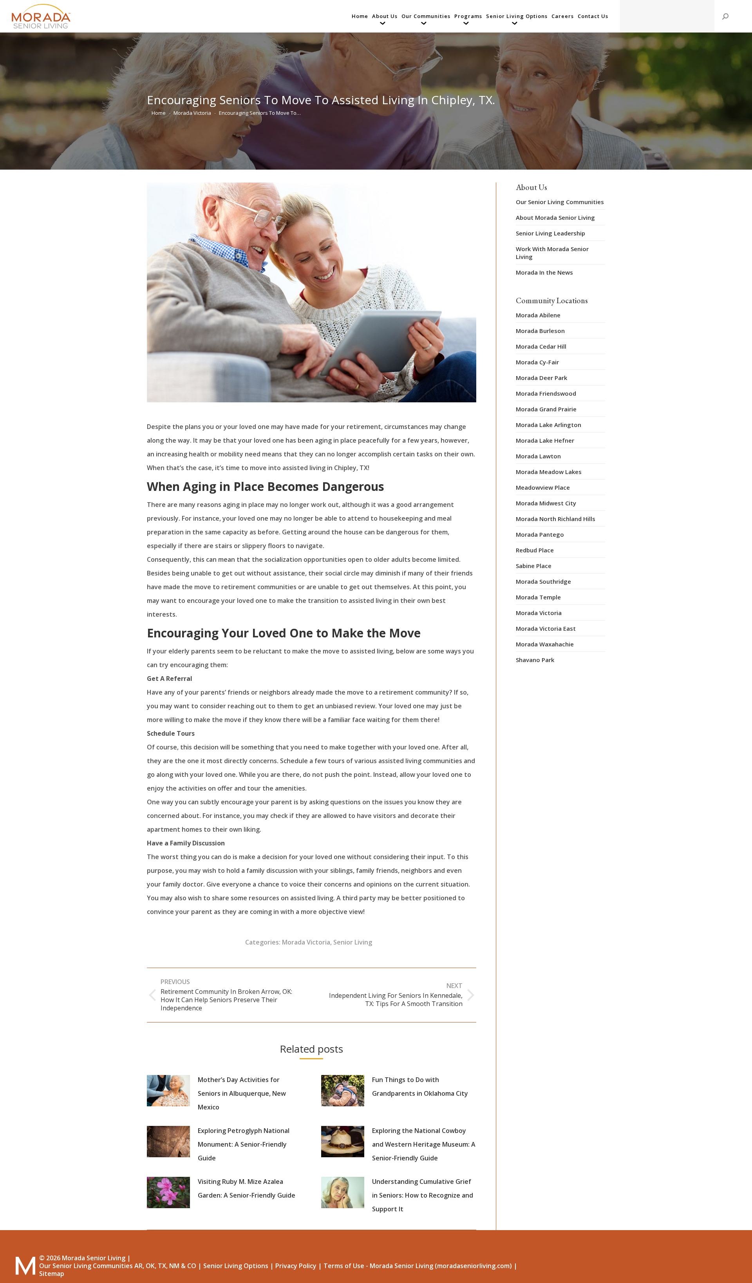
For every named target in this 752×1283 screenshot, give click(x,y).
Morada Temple (538, 597)
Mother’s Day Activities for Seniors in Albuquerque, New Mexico (242, 1093)
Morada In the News (544, 272)
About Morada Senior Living (555, 217)
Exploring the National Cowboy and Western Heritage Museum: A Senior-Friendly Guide (423, 1144)
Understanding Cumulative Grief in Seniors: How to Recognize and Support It (422, 1195)
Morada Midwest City (546, 503)
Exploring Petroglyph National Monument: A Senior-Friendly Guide (243, 1144)
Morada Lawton (538, 456)
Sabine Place (533, 566)
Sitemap (51, 1273)
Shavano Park (535, 660)
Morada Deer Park (541, 378)
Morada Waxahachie (545, 644)
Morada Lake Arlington (548, 425)
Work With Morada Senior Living (552, 253)
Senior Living (352, 942)
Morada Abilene (538, 315)
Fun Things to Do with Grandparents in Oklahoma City (420, 1086)
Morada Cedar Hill (541, 346)
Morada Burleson (540, 331)
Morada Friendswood (546, 393)
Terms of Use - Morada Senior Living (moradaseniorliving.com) (418, 1265)
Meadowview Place (543, 487)
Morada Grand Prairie (546, 409)
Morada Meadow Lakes (549, 472)
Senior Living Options (235, 1265)
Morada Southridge (543, 581)
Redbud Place (535, 550)
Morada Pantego (540, 534)
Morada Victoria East (546, 628)
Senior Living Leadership (550, 233)
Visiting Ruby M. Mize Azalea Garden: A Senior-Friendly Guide (246, 1188)
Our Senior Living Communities (560, 202)
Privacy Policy (295, 1265)
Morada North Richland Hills (555, 519)
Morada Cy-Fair (537, 362)
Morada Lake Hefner (545, 440)
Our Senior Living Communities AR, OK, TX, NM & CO (117, 1265)
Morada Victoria (306, 942)
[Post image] (168, 1090)
